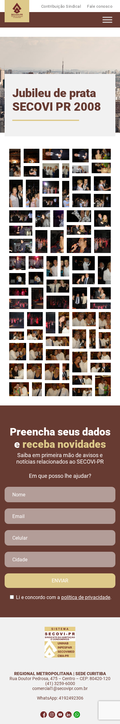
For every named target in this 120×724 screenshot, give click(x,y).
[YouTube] (60, 714)
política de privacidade (85, 597)
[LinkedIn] (68, 714)
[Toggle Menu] (107, 20)
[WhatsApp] (77, 714)
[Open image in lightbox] (15, 163)
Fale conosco (99, 6)
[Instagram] (52, 714)
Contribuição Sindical (61, 6)
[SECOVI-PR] (17, 21)
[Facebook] (43, 714)
